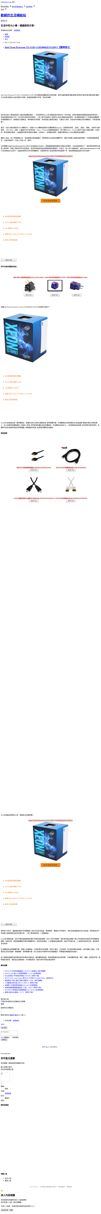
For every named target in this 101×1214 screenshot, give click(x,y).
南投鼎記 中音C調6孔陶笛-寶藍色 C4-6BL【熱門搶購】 (24, 980)
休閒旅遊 (17, 30)
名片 (6, 39)
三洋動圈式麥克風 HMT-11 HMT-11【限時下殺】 (21, 983)
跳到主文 (4, 20)
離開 (11, 1210)
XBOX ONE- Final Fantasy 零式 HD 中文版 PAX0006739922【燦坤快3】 (29, 978)
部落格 (7, 36)
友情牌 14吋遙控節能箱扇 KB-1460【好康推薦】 (21, 985)
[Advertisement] (50, 1137)
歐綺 (2, 1004)
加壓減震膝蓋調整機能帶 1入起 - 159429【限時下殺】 (23, 987)
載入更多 (4, 1028)
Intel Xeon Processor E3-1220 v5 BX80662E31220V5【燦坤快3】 (38, 47)
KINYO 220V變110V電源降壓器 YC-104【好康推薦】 (23, 973)
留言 (16, 1015)
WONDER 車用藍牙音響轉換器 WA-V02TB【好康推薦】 (24, 990)
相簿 (6, 34)
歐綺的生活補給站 (13, 15)
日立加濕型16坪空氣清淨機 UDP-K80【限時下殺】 (22, 976)
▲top (2, 1024)
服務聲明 (69, 1187)
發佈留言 (4, 1040)
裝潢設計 (16, 1020)
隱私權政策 (61, 1187)
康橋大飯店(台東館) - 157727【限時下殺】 (19, 992)
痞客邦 (11, 1015)
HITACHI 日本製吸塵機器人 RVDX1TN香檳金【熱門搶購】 (25, 971)
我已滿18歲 (5, 1210)
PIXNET (36, 1187)
